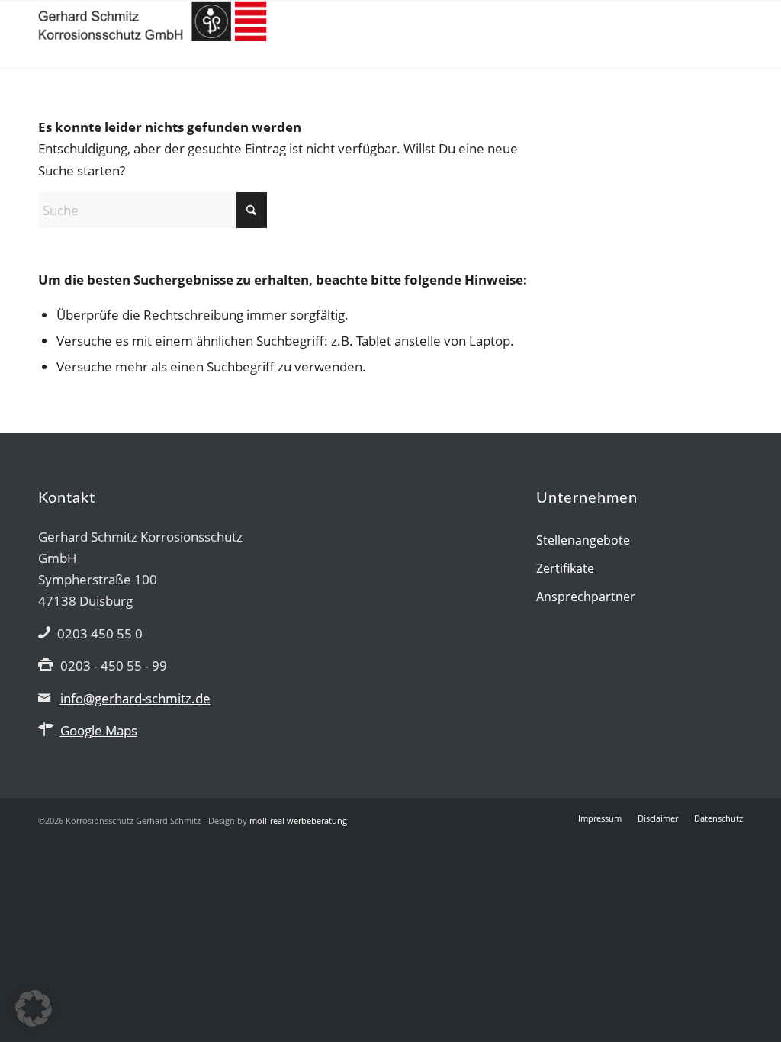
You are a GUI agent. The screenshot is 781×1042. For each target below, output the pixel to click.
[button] (33, 1008)
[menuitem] (599, 818)
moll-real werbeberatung (298, 820)
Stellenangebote (583, 540)
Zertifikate (565, 568)
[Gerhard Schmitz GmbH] (152, 34)
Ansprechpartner (585, 596)
